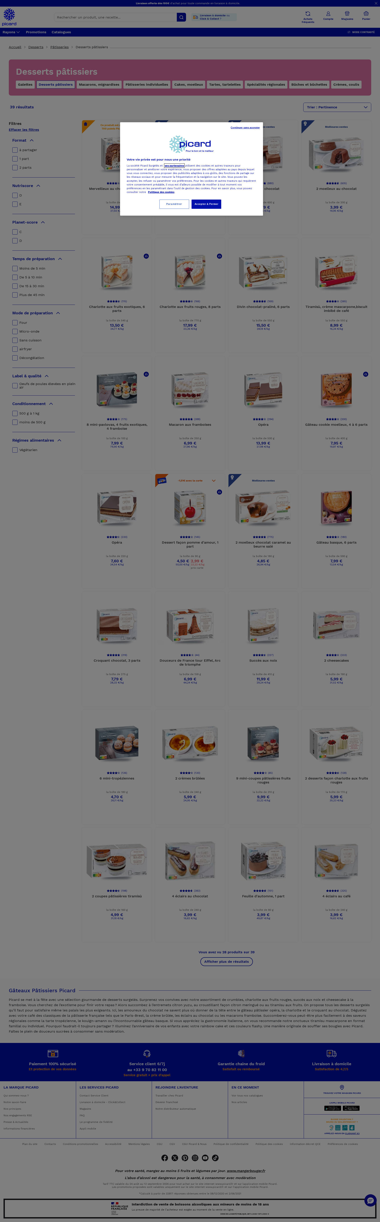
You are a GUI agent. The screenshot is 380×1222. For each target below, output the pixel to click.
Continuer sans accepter (245, 127)
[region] (191, 169)
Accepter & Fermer (206, 204)
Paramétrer (174, 204)
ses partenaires (174, 165)
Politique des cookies (161, 192)
